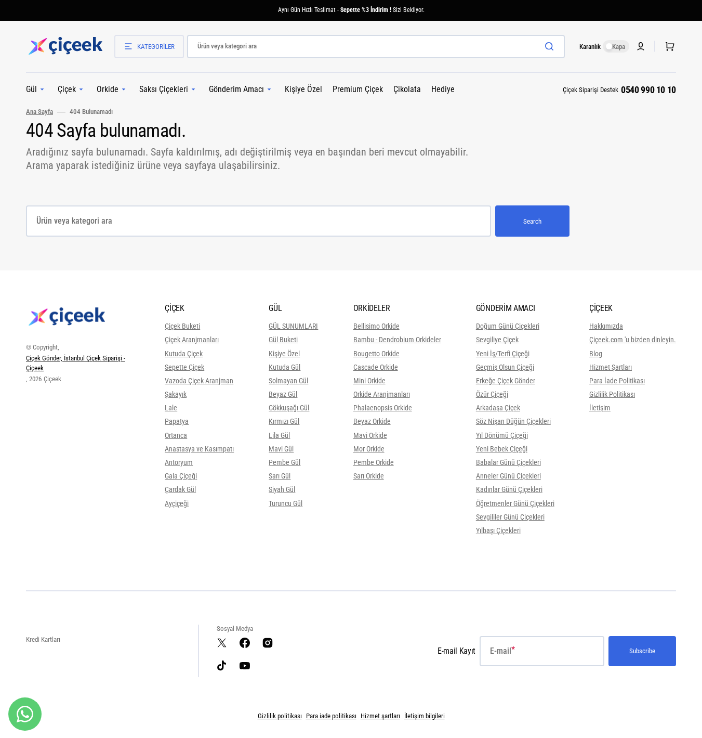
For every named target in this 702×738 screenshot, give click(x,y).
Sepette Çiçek (184, 367)
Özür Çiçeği (492, 394)
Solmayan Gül (288, 381)
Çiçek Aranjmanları (192, 339)
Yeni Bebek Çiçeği (501, 449)
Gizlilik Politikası (612, 394)
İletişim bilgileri (424, 716)
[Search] (551, 46)
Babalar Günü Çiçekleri (508, 462)
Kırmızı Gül (284, 421)
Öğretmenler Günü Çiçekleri (515, 503)
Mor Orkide (369, 449)
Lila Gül (279, 435)
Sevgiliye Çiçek (497, 339)
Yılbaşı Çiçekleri (498, 530)
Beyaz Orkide (372, 421)
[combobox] (376, 46)
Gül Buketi (283, 339)
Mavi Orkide (370, 435)
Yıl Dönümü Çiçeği (502, 435)
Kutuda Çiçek (184, 353)
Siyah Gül (282, 489)
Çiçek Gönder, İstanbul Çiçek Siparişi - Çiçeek (75, 363)
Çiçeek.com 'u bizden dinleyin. (632, 339)
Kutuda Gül (284, 367)
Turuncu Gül (285, 503)
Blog (595, 353)
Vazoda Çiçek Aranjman (199, 381)
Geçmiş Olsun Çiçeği (505, 367)
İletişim (600, 408)
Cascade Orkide (375, 367)
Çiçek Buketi (182, 326)
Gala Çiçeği (181, 476)
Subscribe (642, 651)
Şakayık (176, 394)
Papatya (177, 421)
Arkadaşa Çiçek (498, 408)
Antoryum (179, 462)
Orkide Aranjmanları (381, 394)
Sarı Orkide (368, 476)
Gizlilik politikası (280, 716)
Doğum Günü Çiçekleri (507, 326)
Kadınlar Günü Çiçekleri (509, 489)
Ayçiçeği (177, 503)
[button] (667, 46)
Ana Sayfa (39, 111)
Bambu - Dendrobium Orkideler (397, 339)
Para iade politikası (331, 716)
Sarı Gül (279, 476)
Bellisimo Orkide (376, 326)
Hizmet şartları (380, 716)
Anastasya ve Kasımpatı (199, 449)
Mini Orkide (369, 381)
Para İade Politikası (617, 381)
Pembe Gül (284, 462)
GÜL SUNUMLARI (293, 326)
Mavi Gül (281, 449)
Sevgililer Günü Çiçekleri (510, 517)
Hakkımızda (606, 326)
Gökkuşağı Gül (289, 408)
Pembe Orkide (373, 462)
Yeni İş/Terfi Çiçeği (502, 353)
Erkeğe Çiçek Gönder (505, 381)
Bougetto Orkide (376, 353)
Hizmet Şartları (610, 367)
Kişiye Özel (284, 353)
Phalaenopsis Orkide (382, 408)
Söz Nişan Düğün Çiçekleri (513, 421)
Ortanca (176, 435)
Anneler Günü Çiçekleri (508, 476)
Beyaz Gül (283, 394)
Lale (171, 408)
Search (532, 221)
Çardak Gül (180, 489)
